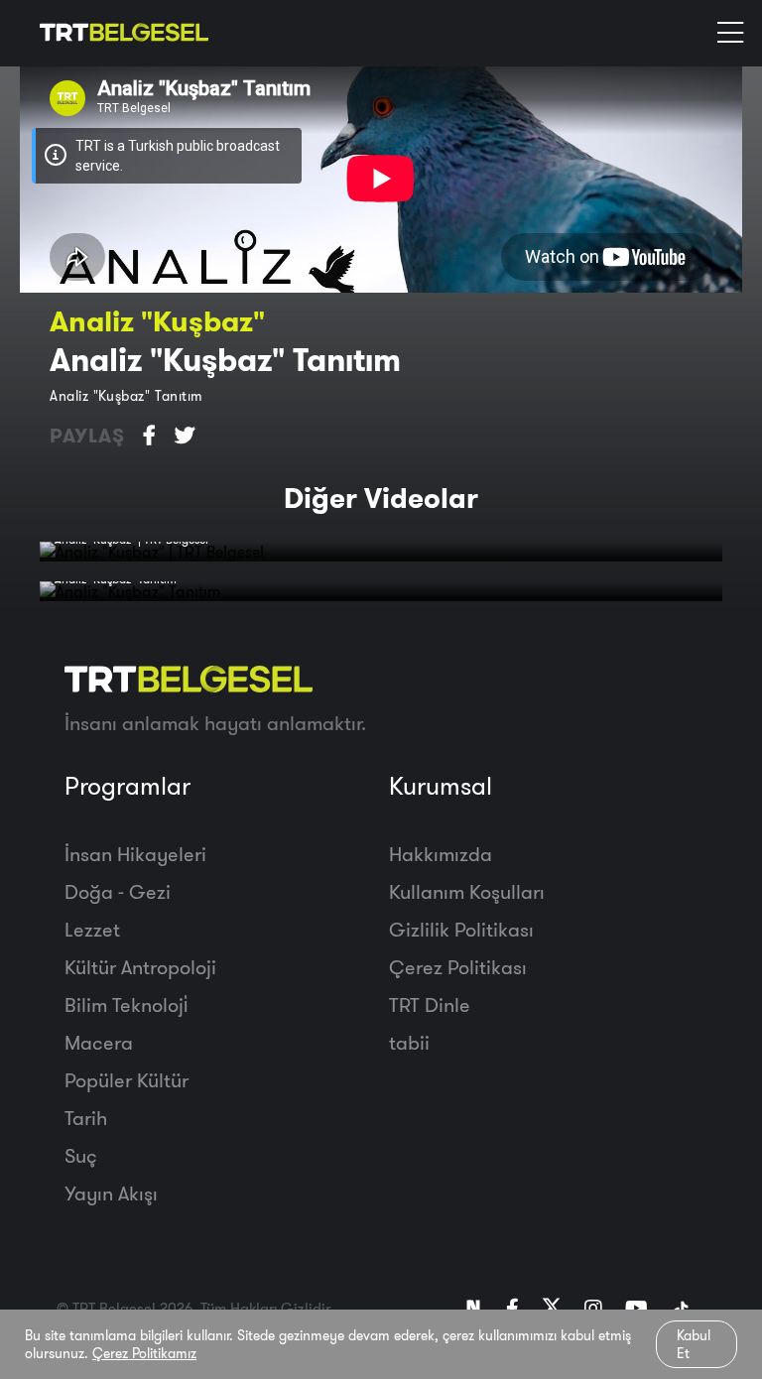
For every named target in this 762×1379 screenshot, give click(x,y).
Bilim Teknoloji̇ (126, 1004)
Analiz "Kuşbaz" (157, 321)
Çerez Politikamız (144, 1353)
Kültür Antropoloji (140, 966)
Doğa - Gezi (117, 891)
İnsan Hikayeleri (135, 853)
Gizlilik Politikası (461, 929)
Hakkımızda (440, 853)
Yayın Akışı (111, 1193)
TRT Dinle (429, 1004)
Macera (98, 1042)
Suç (80, 1155)
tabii (409, 1042)
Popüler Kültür (126, 1079)
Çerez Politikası (458, 966)
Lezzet (92, 929)
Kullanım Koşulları (467, 891)
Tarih (85, 1117)
